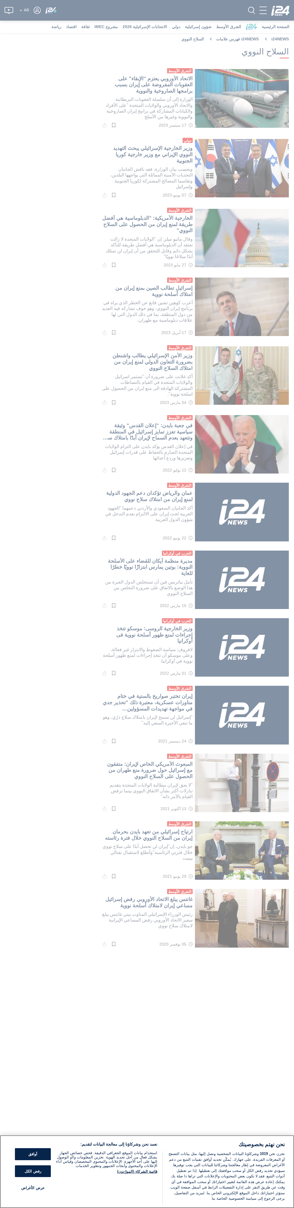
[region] (147, 1171)
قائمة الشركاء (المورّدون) (137, 1171)
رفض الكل (33, 1171)
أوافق (32, 1154)
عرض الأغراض (33, 1188)
